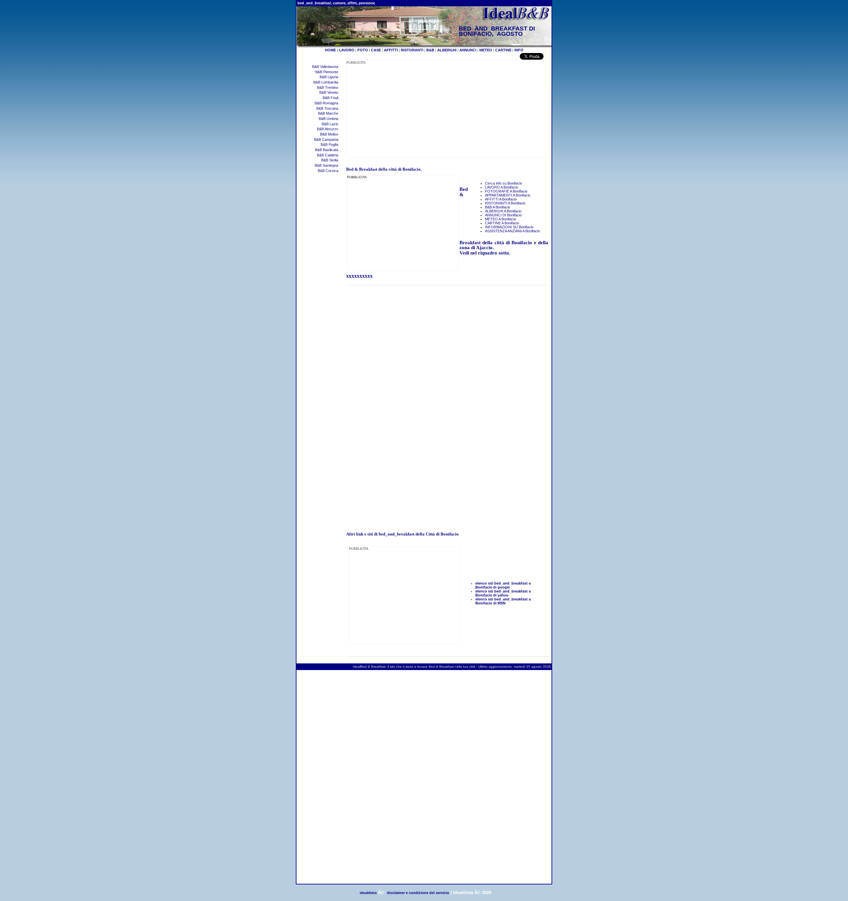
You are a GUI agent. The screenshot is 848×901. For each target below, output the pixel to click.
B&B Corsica (328, 171)
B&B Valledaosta (325, 67)
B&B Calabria (327, 155)
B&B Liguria (329, 77)
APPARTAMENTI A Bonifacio (507, 195)
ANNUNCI (467, 50)
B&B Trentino (327, 87)
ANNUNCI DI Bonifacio (503, 215)
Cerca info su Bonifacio (503, 183)
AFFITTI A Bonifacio (501, 199)
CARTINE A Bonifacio (502, 223)
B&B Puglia (329, 144)
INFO (518, 50)
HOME (330, 50)
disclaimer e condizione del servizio (418, 893)
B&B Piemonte (326, 72)
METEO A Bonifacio (500, 219)
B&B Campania (326, 139)
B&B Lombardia (325, 82)
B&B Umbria (328, 119)
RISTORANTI (412, 50)
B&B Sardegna (326, 165)
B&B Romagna (326, 103)
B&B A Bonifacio (497, 207)
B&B (430, 50)
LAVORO (346, 50)
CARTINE (503, 50)
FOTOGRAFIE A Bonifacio (506, 191)
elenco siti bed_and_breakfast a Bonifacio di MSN (503, 601)
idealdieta (368, 893)
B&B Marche (328, 113)
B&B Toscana (327, 108)
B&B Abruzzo (327, 129)
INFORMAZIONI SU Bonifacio (509, 227)
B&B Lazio (330, 124)
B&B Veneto (328, 92)
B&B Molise (329, 134)
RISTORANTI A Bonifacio (505, 203)
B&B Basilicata (326, 150)
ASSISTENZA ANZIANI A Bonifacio (512, 231)
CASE (376, 50)
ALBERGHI (446, 50)
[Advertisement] (402, 111)
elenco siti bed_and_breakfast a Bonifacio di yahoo (503, 593)
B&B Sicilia (329, 160)
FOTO (362, 50)
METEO (485, 50)
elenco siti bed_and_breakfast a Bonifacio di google (503, 585)
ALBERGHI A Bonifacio (503, 211)
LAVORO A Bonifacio (501, 187)
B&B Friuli (330, 98)
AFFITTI (391, 50)
